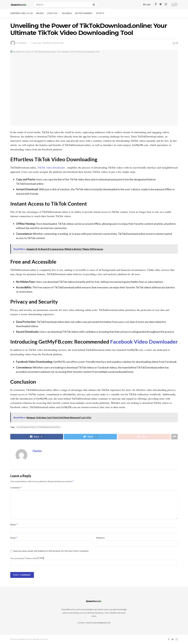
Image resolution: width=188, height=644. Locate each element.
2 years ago (36, 43)
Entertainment (84, 13)
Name (14, 524)
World (40, 13)
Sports (100, 13)
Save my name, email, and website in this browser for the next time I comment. (51, 551)
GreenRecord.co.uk (21, 13)
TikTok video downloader (51, 167)
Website (100, 537)
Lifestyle (52, 13)
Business (67, 13)
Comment (16, 487)
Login (148, 4)
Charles (22, 43)
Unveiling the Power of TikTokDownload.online (38, 427)
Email (13, 537)
